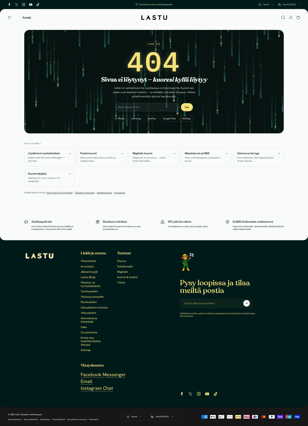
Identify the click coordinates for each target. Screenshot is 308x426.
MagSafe (122, 272)
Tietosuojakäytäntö (30, 419)
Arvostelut (119, 192)
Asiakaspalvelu (104, 192)
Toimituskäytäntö (58, 419)
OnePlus (152, 118)
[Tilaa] (246, 303)
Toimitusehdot (89, 291)
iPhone (121, 118)
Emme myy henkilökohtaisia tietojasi (91, 341)
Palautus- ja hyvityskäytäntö (90, 284)
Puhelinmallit (125, 266)
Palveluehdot (89, 302)
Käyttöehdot (45, 419)
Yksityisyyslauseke (92, 296)
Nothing (186, 118)
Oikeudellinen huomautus (77, 419)
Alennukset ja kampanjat (89, 320)
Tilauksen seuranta (85, 192)
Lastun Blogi (88, 277)
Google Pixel (169, 118)
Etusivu (121, 261)
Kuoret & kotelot (127, 277)
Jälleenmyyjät (89, 272)
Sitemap (86, 350)
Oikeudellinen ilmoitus (94, 307)
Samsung (136, 118)
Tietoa (121, 282)
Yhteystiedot (88, 261)
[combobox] (266, 4)
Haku (84, 327)
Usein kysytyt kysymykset (59, 192)
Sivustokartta (89, 332)
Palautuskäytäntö (15, 419)
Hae (187, 107)
